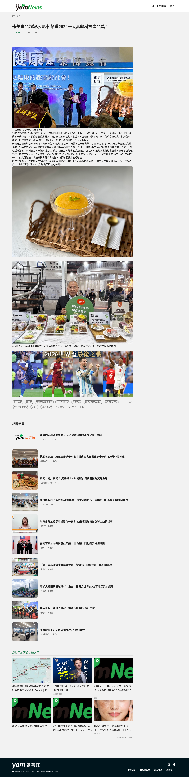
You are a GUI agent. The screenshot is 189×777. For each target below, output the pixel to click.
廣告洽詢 (158, 770)
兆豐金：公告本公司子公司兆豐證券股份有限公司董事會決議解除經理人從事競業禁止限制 (112, 688)
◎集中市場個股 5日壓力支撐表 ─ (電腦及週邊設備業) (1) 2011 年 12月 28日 (71, 728)
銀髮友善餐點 (111, 402)
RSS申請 (161, 6)
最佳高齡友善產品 (93, 402)
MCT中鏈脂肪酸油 (44, 402)
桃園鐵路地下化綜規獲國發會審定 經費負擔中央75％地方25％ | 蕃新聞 (31, 688)
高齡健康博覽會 (20, 407)
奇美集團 (72, 407)
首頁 (13, 16)
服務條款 (131, 770)
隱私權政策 (145, 770)
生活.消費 (17, 402)
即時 (18, 16)
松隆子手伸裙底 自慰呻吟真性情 (29, 726)
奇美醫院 (60, 407)
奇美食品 (77, 402)
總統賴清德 (47, 407)
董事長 (35, 407)
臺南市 (29, 402)
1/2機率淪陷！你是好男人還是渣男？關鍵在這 (71, 688)
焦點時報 (16, 32)
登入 (172, 6)
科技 (82, 407)
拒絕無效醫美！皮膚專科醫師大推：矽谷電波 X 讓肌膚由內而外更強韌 (112, 728)
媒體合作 (170, 770)
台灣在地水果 (62, 402)
